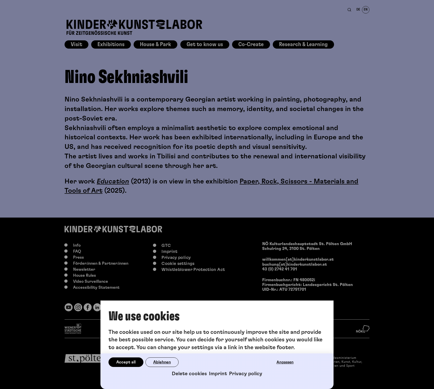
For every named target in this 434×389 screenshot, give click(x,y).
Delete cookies (189, 373)
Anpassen (285, 362)
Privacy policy (245, 373)
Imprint (218, 373)
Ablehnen (162, 362)
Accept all (126, 362)
